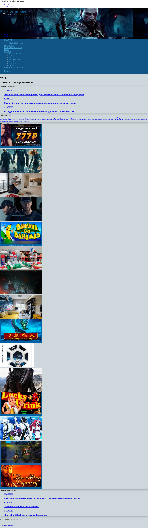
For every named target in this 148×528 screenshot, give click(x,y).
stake (5, 119)
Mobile (11, 61)
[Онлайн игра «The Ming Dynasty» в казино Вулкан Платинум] (21, 488)
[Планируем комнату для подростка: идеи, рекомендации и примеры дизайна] (21, 318)
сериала (15, 121)
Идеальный (21, 119)
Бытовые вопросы (13, 67)
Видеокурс (13, 119)
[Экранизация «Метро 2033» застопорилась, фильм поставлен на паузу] (21, 294)
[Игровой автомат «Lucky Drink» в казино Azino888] (21, 415)
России (33, 119)
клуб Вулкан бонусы (101, 119)
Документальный (15, 59)
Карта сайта (13, 42)
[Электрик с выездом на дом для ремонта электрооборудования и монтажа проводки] (21, 196)
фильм (26, 121)
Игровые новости (13, 48)
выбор (79, 119)
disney (2, 119)
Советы (44, 119)
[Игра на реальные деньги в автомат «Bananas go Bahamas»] (21, 245)
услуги (21, 121)
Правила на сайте (16, 44)
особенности (128, 119)
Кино (6, 50)
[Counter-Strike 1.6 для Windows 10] (21, 464)
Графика (12, 63)
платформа (136, 119)
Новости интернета (16, 54)
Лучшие (28, 119)
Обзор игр (9, 46)
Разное (7, 52)
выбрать (84, 119)
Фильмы (12, 57)
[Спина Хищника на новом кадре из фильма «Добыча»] (21, 391)
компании (110, 119)
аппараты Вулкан (52, 119)
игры (92, 119)
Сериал (39, 119)
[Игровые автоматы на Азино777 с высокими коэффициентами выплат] (21, 148)
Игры (11, 56)
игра (89, 119)
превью (144, 119)
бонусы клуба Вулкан (68, 119)
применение (4, 121)
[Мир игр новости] (14, 31)
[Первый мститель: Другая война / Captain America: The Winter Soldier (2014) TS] (21, 172)
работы (10, 121)
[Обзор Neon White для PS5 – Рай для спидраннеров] (21, 440)
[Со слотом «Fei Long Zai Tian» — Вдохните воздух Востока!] (21, 342)
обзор (119, 118)
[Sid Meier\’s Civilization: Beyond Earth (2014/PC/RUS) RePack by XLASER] (17, 367)
